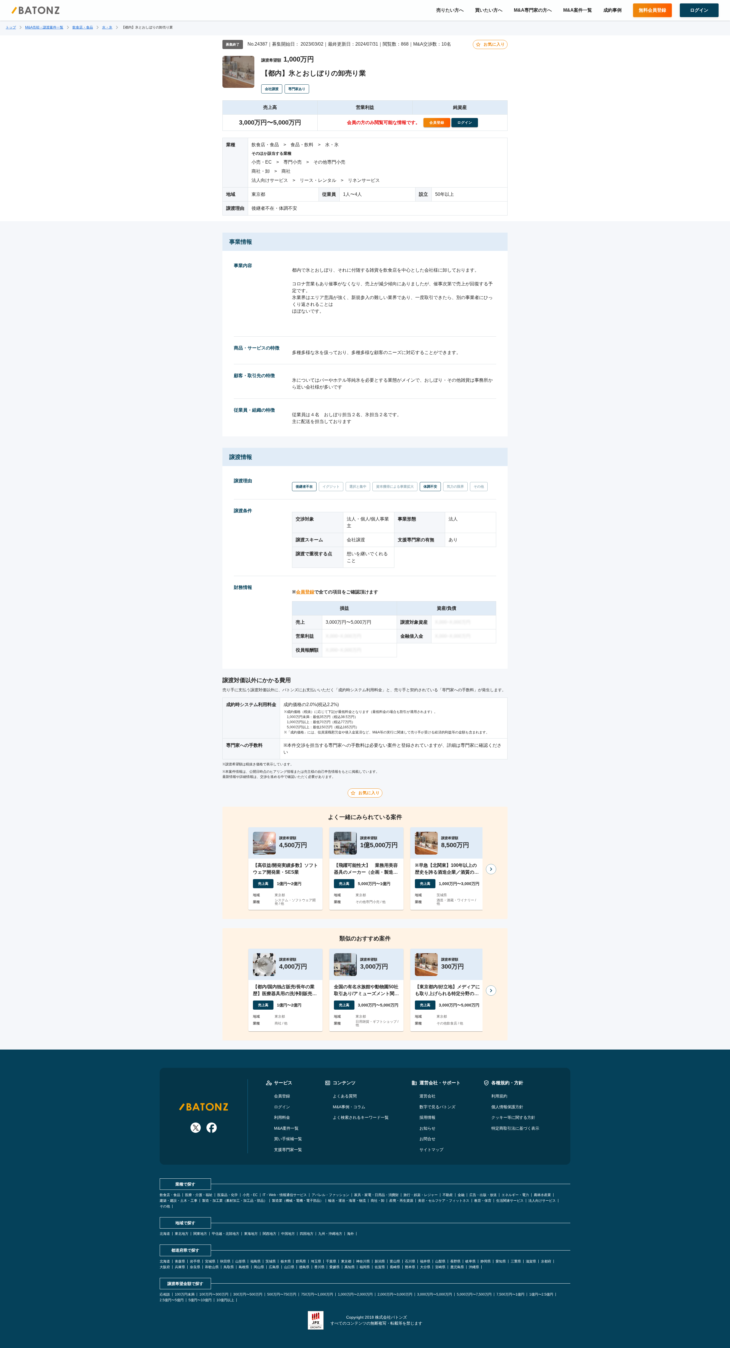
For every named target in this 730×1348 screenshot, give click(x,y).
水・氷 (107, 27)
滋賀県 (531, 1261)
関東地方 (200, 1233)
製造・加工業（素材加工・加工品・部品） (234, 1200)
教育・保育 (482, 1200)
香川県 (319, 1267)
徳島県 (304, 1267)
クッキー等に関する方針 (513, 1117)
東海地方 (251, 1233)
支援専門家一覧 (288, 1149)
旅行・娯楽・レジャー (420, 1195)
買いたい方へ (488, 10)
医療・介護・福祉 (198, 1195)
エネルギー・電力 (515, 1195)
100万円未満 (184, 1294)
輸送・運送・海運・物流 (347, 1200)
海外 (350, 1233)
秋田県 (225, 1261)
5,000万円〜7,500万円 (474, 1294)
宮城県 (210, 1261)
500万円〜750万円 (281, 1294)
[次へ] (491, 869)
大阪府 (165, 1267)
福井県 (425, 1261)
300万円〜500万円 (247, 1294)
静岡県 (485, 1261)
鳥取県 (229, 1267)
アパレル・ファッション (330, 1195)
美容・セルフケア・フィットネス (443, 1200)
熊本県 (410, 1267)
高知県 (349, 1267)
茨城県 (270, 1261)
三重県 (516, 1261)
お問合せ (427, 1138)
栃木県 (286, 1261)
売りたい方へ (450, 10)
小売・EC (250, 1195)
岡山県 (259, 1267)
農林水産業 (542, 1195)
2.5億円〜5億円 (172, 1300)
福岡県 (365, 1267)
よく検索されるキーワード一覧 (361, 1117)
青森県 (180, 1261)
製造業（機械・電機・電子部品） (297, 1200)
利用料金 (282, 1117)
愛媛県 (334, 1267)
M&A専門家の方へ (533, 10)
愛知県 (501, 1261)
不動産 (448, 1195)
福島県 (255, 1261)
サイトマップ (431, 1149)
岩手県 (195, 1261)
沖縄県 (474, 1267)
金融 (461, 1195)
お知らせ (427, 1128)
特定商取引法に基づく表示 (515, 1128)
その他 (165, 1206)
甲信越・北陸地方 (225, 1233)
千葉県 (331, 1261)
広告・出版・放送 (483, 1195)
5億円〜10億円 (200, 1300)
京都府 (546, 1261)
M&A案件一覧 (577, 10)
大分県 (425, 1267)
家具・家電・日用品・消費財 (376, 1195)
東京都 (346, 1261)
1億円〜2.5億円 (541, 1294)
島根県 (244, 1267)
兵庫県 (180, 1267)
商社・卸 (377, 1200)
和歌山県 (212, 1267)
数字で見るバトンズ (437, 1107)
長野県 (455, 1261)
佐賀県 (380, 1267)
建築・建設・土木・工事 (178, 1200)
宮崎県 (440, 1267)
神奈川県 (363, 1261)
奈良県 (195, 1267)
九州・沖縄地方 (330, 1233)
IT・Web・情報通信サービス (285, 1195)
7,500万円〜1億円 (510, 1294)
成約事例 (612, 10)
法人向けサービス (542, 1200)
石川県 (410, 1261)
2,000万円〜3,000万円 (395, 1294)
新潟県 (380, 1261)
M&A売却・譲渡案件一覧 (44, 27)
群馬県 (301, 1261)
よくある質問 (345, 1096)
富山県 (395, 1261)
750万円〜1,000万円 (317, 1294)
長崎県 (395, 1267)
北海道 (165, 1233)
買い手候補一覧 (288, 1138)
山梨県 (440, 1261)
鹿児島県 (457, 1267)
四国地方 (306, 1233)
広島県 (274, 1267)
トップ (11, 27)
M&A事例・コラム (349, 1107)
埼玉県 (316, 1261)
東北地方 (181, 1233)
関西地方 (269, 1233)
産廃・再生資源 (401, 1200)
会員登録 (305, 591)
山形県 (240, 1261)
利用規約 (499, 1096)
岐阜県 (470, 1261)
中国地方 (288, 1233)
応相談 (165, 1294)
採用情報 (427, 1117)
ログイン (282, 1107)
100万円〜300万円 (213, 1294)
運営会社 (427, 1096)
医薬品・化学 (227, 1195)
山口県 (289, 1267)
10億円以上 (225, 1300)
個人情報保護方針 (507, 1107)
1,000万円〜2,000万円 (355, 1294)
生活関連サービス (510, 1200)
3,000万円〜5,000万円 (434, 1294)
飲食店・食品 (82, 27)
